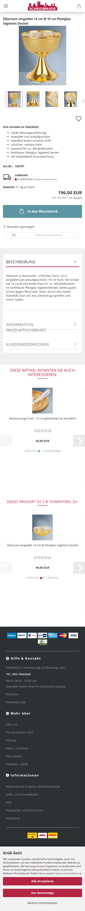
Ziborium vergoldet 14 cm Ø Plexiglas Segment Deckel (42, 545)
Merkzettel (12, 694)
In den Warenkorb (42, 211)
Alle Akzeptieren (42, 881)
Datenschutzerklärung (68, 873)
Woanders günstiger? (21, 227)
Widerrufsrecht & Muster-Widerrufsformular (33, 786)
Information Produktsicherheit (26, 326)
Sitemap (11, 740)
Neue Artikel (13, 756)
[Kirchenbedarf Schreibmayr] (43, 6)
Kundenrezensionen (27, 344)
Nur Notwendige (42, 893)
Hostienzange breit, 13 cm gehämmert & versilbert (42, 418)
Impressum (13, 818)
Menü (6, 6)
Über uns (11, 724)
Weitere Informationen (42, 903)
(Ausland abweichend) (45, 179)
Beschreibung (21, 262)
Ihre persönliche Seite (19, 732)
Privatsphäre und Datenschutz (24, 810)
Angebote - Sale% (17, 764)
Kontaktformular (16, 702)
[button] (79, 441)
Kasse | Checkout (17, 748)
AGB (8, 802)
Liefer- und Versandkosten (22, 794)
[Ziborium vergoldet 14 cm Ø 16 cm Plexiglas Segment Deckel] (42, 55)
